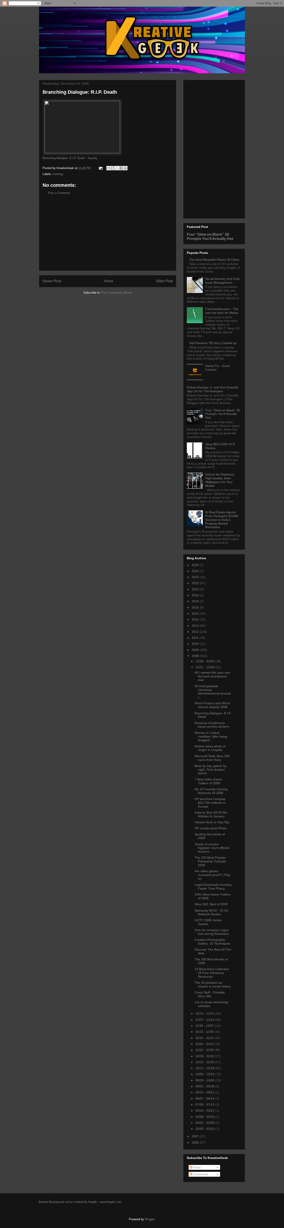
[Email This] (108, 168)
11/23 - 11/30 (204, 1031)
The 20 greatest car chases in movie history (213, 984)
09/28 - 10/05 (205, 1080)
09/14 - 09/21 (205, 1092)
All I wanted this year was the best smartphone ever (212, 676)
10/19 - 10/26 (205, 1062)
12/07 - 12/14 (205, 1019)
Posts (196, 1167)
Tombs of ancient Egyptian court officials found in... (212, 848)
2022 (196, 589)
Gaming (58, 174)
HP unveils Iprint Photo (211, 828)
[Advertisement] (108, 236)
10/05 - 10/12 (205, 1074)
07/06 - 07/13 (205, 1104)
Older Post (164, 281)
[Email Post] (100, 168)
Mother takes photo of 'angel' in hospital (210, 748)
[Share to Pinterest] (125, 168)
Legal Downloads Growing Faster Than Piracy (213, 886)
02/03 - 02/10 (205, 1128)
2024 (196, 577)
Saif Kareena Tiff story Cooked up (213, 343)
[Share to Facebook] (121, 168)
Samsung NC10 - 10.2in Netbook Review (211, 912)
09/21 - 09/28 (205, 1086)
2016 (196, 607)
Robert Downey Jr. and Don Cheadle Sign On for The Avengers (212, 389)
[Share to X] (117, 168)
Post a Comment (59, 193)
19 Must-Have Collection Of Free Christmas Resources (212, 972)
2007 (196, 1136)
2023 (196, 583)
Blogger (149, 1219)
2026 (196, 565)
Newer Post (52, 281)
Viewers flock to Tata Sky (212, 822)
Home (108, 281)
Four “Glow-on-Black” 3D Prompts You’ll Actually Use (210, 236)
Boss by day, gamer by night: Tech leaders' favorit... (211, 769)
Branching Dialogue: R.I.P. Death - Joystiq (70, 158)
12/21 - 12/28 (205, 667)
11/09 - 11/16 (204, 1044)
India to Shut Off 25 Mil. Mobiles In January (211, 814)
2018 (196, 601)
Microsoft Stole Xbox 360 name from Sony (212, 758)
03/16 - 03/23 (205, 1110)
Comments (200, 1174)
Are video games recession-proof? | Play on (212, 874)
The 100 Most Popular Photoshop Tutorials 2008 (210, 861)
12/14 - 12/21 (205, 1013)
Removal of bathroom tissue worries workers (212, 724)
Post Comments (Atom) (116, 292)
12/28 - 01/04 (205, 661)
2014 (196, 619)
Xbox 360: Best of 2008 (211, 904)
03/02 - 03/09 (205, 1123)
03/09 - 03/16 (205, 1117)
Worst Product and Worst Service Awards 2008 (212, 705)
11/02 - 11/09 (204, 1050)
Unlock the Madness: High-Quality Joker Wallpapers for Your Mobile (220, 480)
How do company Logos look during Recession (212, 931)
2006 (196, 1142)
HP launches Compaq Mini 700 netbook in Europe (210, 802)
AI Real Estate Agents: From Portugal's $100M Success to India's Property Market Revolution (221, 519)
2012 (196, 631)
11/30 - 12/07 (205, 1025)
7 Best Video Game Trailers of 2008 (208, 781)
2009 (196, 650)
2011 (195, 637)
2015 (196, 613)
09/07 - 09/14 (205, 1098)
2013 (196, 625)
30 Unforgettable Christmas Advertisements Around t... (213, 691)
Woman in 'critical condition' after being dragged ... (211, 736)
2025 (196, 571)
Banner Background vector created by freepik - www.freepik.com (80, 1202)
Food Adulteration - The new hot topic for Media (222, 310)
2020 (196, 595)
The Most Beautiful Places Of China (214, 259)
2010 (196, 643)
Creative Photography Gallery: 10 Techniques (212, 941)
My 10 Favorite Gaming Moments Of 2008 (211, 791)
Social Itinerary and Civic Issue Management (222, 280)
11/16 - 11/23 (204, 1038)
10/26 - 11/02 (205, 1056)
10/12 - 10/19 (205, 1068)
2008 (196, 656)
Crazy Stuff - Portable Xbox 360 (210, 994)
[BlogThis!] (112, 168)
